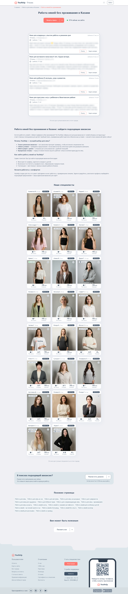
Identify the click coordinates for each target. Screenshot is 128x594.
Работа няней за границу (44, 511)
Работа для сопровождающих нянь (68, 502)
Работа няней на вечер (85, 508)
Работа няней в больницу (50, 508)
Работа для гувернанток (90, 499)
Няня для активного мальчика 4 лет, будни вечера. (49, 57)
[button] (31, 3)
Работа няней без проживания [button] (51, 7)
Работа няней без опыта (68, 508)
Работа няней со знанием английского (61, 505)
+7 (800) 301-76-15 (71, 578)
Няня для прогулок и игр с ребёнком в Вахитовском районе (52, 97)
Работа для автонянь (52, 499)
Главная (17, 7)
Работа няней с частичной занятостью (27, 508)
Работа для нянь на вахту (23, 505)
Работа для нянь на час (35, 499)
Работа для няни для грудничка (25, 502)
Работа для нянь (20, 499)
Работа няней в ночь (40, 505)
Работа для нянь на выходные (70, 499)
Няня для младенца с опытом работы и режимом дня (50, 35)
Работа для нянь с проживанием (91, 502)
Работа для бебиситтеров (46, 502)
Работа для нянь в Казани (30, 7)
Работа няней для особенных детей (87, 505)
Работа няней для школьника (24, 511)
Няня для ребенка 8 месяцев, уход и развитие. (47, 78)
